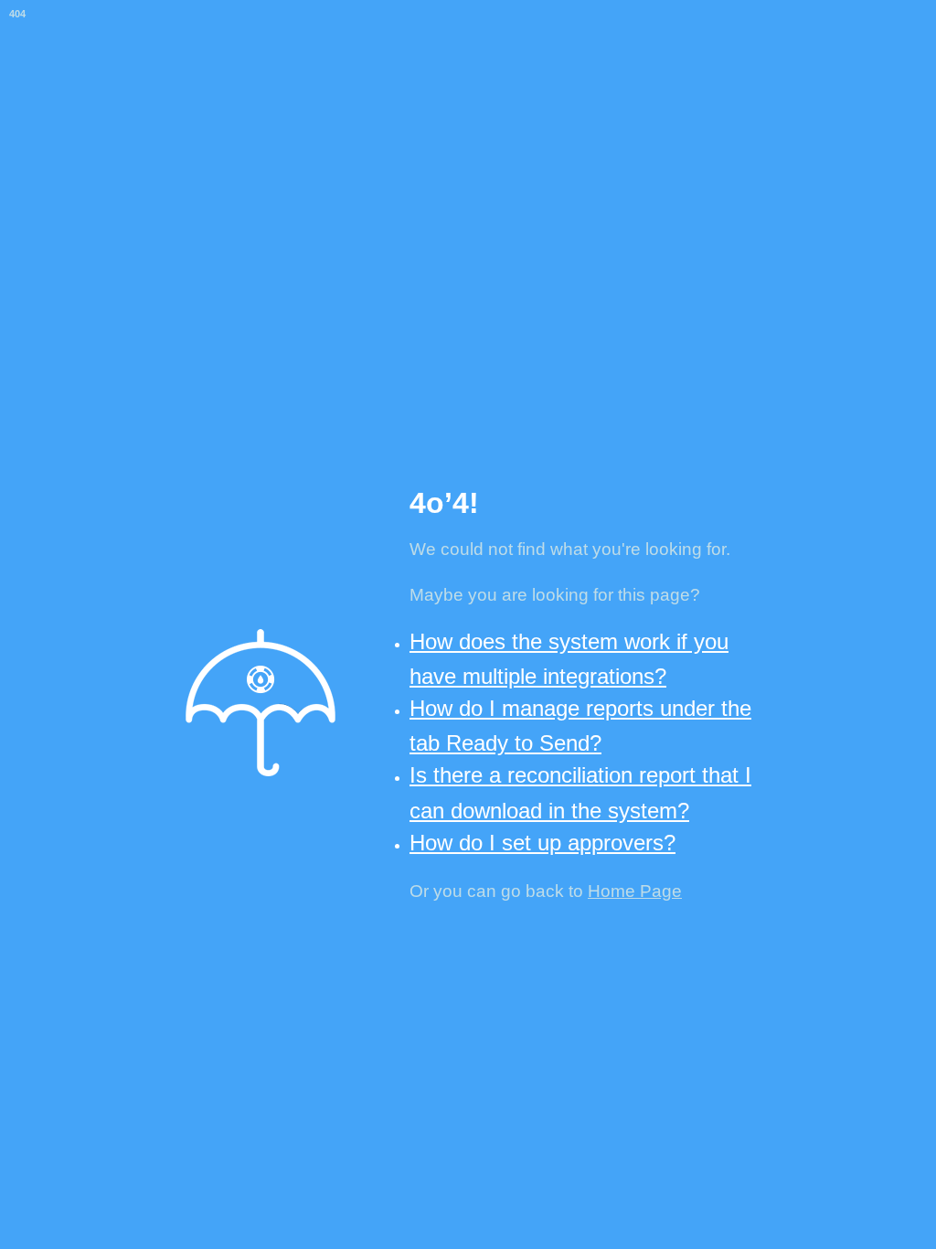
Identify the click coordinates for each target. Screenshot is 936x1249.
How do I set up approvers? (542, 842)
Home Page (635, 891)
